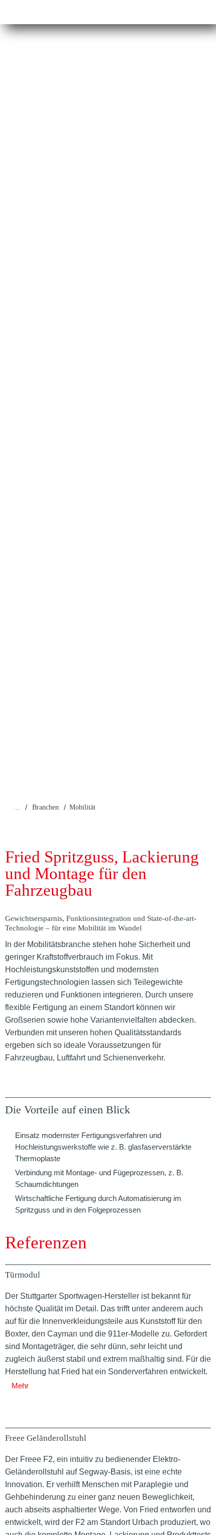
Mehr (20, 1385)
